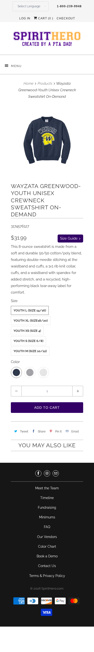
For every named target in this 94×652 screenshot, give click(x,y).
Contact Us (47, 566)
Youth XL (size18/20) (30, 320)
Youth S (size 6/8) (28, 341)
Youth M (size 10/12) (30, 351)
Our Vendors (47, 537)
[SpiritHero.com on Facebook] (38, 473)
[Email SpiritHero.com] (56, 473)
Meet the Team (47, 488)
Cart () (45, 18)
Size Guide (69, 238)
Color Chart (47, 546)
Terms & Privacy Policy (47, 576)
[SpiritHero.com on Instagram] (47, 473)
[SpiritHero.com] (47, 40)
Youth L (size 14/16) (29, 310)
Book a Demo (47, 556)
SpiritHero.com (52, 588)
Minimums (47, 517)
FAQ (47, 527)
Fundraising (47, 507)
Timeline (47, 498)
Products (45, 83)
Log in (24, 18)
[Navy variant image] (47, 140)
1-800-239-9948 (69, 6)
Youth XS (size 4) (27, 331)
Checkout (66, 18)
